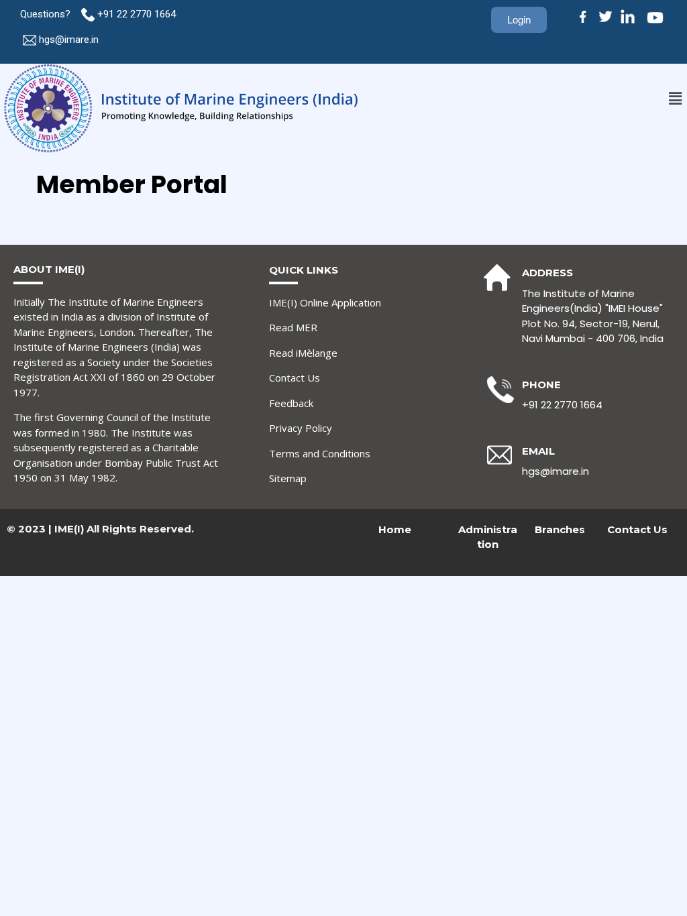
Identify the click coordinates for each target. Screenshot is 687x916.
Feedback (291, 403)
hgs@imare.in (69, 40)
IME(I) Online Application (325, 302)
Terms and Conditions (319, 453)
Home (394, 529)
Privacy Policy (300, 428)
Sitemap (288, 478)
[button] (675, 98)
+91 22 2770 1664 (137, 14)
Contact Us (294, 377)
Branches (560, 529)
